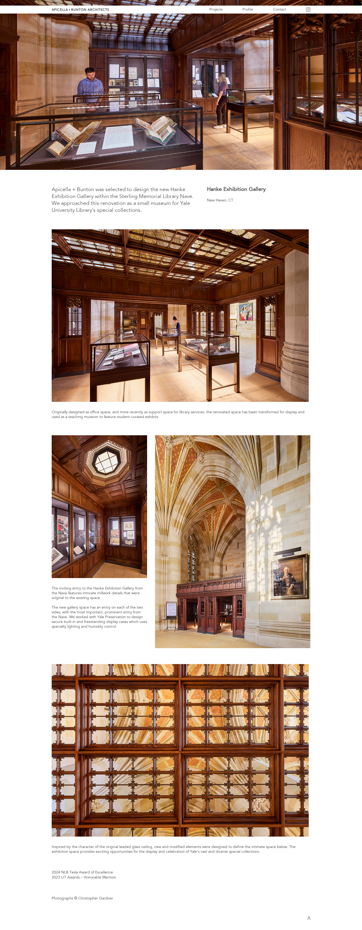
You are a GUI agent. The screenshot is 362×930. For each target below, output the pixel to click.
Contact (279, 9)
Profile (247, 9)
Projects (216, 9)
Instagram (314, 11)
